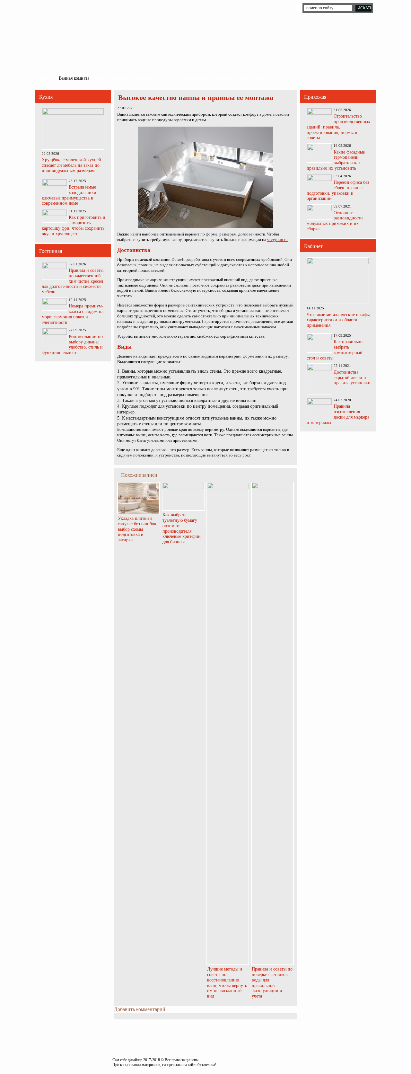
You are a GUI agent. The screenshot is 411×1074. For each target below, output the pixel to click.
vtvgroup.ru (277, 239)
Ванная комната (74, 78)
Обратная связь (95, 7)
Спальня (144, 78)
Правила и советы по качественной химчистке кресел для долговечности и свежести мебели (72, 281)
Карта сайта (68, 7)
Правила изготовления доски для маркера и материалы (338, 414)
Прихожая (121, 78)
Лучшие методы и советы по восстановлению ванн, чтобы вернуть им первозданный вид (227, 983)
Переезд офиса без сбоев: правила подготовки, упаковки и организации (338, 190)
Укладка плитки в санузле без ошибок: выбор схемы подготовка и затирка (138, 529)
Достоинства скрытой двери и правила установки (352, 378)
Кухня (100, 78)
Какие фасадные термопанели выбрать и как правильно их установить (336, 160)
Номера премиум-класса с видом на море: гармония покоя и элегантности (72, 314)
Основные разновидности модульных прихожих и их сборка (335, 220)
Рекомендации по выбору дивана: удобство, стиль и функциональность (72, 344)
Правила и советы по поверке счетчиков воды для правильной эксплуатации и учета (272, 983)
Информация (252, 78)
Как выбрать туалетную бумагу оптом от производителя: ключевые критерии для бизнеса (181, 528)
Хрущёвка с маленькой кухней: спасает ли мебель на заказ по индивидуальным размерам (72, 165)
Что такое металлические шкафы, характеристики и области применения (339, 320)
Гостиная (166, 78)
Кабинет (226, 78)
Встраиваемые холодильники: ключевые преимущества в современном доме (70, 195)
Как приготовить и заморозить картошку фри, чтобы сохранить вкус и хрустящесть (73, 225)
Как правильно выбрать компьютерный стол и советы (335, 349)
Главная (48, 7)
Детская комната (197, 78)
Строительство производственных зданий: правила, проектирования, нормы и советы (338, 127)
